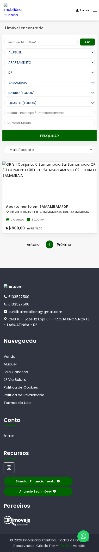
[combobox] (49, 149)
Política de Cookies (21, 387)
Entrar (84, 10)
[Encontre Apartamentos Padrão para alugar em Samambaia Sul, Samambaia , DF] (17, 520)
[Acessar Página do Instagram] (9, 467)
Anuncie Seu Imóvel (35, 491)
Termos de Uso (17, 402)
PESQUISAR (49, 135)
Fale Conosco (16, 371)
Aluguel (10, 364)
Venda (9, 356)
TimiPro (66, 545)
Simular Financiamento (36, 481)
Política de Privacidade (24, 394)
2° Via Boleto (15, 379)
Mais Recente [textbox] (22, 149)
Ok (87, 42)
